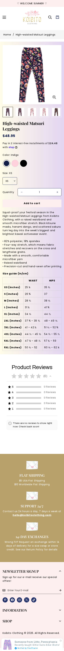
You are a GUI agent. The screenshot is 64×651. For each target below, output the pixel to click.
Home (7, 34)
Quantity (8, 192)
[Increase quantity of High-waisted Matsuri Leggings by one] (57, 192)
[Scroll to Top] (57, 632)
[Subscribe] (57, 590)
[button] (57, 17)
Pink (15, 163)
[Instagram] (19, 599)
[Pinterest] (5, 599)
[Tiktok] (33, 599)
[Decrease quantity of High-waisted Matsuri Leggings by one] (22, 192)
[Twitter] (26, 599)
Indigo (6, 163)
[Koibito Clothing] (32, 17)
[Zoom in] (54, 97)
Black (23, 163)
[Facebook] (12, 599)
